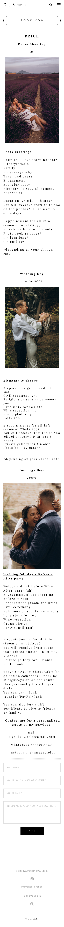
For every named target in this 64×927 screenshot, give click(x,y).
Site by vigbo (32, 919)
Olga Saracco (14, 5)
